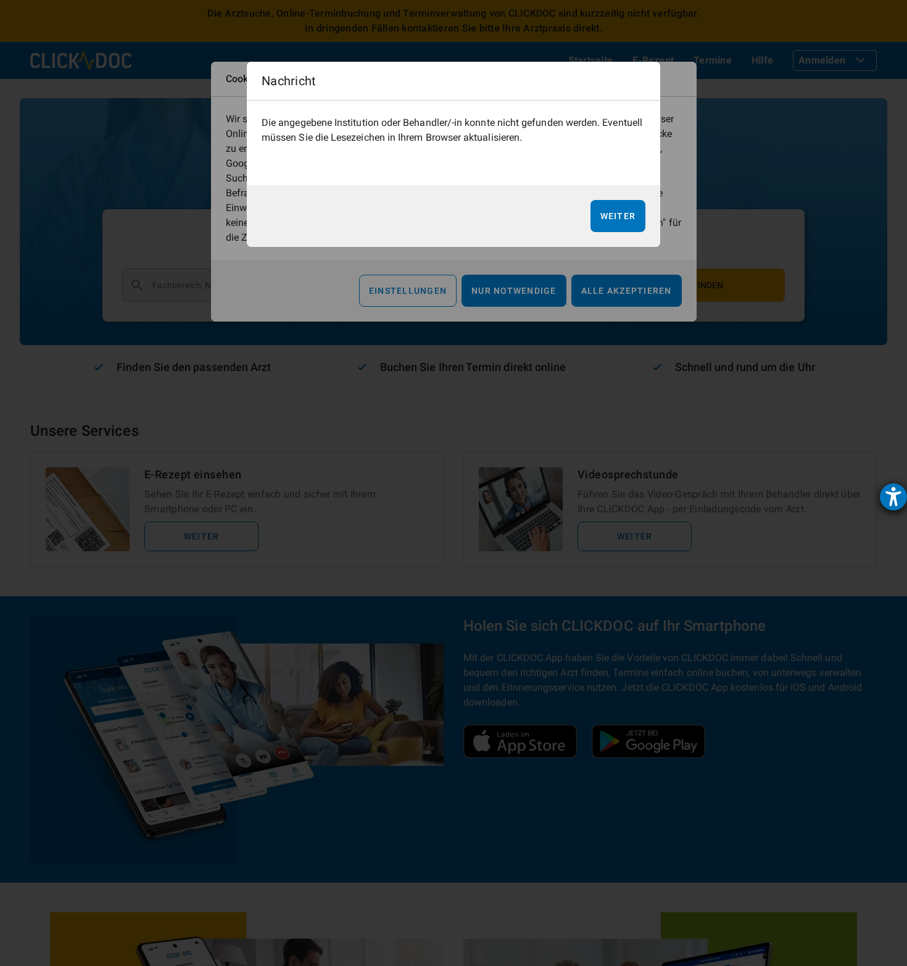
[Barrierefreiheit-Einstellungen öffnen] (893, 496)
